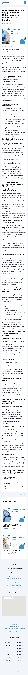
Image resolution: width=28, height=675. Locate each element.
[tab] (14, 478)
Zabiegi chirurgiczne (14, 631)
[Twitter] (5, 46)
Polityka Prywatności (16, 585)
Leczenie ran (14, 624)
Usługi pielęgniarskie (14, 626)
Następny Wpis (23, 494)
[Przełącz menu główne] (25, 2)
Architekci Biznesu (17, 671)
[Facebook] (2, 46)
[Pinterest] (8, 46)
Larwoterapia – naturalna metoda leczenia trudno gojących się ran (12, 551)
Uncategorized (15, 528)
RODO (8, 585)
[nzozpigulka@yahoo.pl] (14, 579)
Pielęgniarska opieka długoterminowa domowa (14, 628)
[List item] (12, 582)
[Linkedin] (11, 46)
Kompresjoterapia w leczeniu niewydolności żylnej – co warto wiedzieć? (12, 525)
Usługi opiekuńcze (14, 630)
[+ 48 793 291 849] (14, 576)
